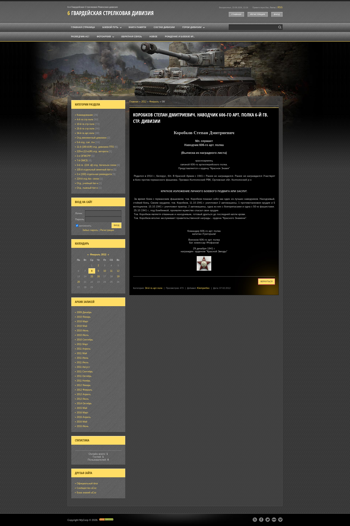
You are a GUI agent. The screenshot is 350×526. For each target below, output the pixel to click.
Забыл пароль (90, 230)
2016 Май (82, 421)
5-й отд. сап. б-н (86, 142)
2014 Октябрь (84, 403)
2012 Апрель (84, 394)
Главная (236, 14)
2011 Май (82, 353)
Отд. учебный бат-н (87, 183)
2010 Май (82, 326)
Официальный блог (87, 483)
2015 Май (82, 408)
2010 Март (82, 321)
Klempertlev (203, 288)
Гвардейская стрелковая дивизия (110, 13)
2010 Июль (83, 335)
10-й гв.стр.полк (85, 124)
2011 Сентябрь (85, 371)
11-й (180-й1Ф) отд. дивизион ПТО (95, 146)
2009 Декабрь (84, 312)
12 (118, 271)
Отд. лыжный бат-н (87, 187)
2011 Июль (83, 362)
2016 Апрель (84, 417)
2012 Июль (83, 399)
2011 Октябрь (84, 376)
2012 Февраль (84, 389)
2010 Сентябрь (85, 339)
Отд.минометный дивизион (91, 137)
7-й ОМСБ (82, 160)
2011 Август (83, 367)
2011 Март (82, 344)
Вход (277, 14)
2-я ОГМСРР (84, 156)
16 (98, 276)
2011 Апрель (84, 348)
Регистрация (257, 14)
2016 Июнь (83, 426)
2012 (143, 101)
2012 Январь (84, 385)
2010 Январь (84, 316)
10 (104, 271)
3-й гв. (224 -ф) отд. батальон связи (96, 165)
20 (78, 281)
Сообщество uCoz (87, 488)
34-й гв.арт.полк (153, 288)
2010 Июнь (83, 330)
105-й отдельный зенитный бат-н (95, 169)
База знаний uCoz (86, 492)
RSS (280, 7)
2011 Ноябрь (83, 380)
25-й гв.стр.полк (85, 128)
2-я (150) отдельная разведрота (94, 174)
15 (91, 276)
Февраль (154, 101)
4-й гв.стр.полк (85, 119)
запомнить (85, 225)
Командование (85, 115)
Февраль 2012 (98, 254)
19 (118, 276)
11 (111, 271)
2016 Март (82, 412)
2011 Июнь (82, 357)
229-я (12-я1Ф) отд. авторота (92, 151)
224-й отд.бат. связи (88, 178)
